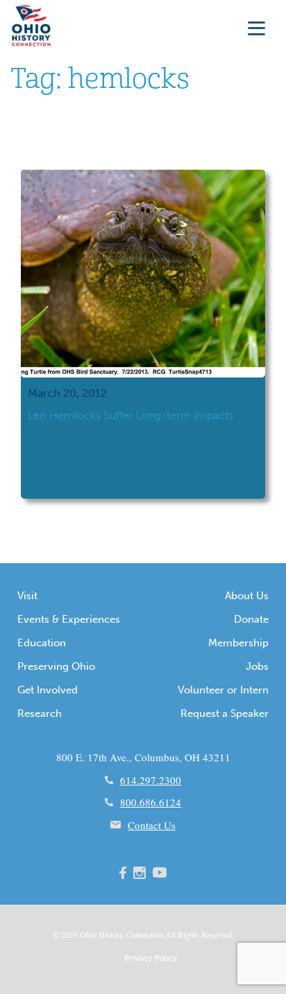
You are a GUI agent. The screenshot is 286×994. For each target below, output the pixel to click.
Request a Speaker (224, 713)
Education (41, 643)
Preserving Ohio (56, 666)
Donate (251, 619)
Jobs (257, 666)
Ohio (88, 934)
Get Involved (47, 690)
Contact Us (152, 825)
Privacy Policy (150, 958)
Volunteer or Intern (223, 690)
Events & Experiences (68, 619)
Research (39, 713)
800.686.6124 (150, 802)
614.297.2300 (150, 780)
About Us (247, 595)
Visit (27, 595)
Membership (238, 643)
